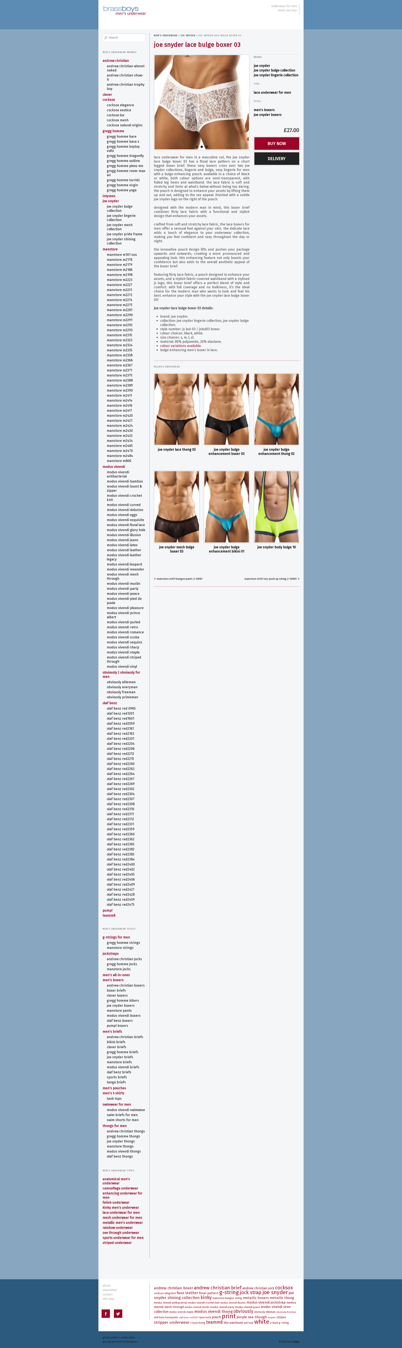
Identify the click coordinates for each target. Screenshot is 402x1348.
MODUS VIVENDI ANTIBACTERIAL (118, 474)
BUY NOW (277, 143)
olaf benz (110, 703)
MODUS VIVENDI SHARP (123, 647)
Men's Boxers (264, 110)
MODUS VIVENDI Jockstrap (266, 1302)
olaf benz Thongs (120, 1156)
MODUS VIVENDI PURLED (123, 622)
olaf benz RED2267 (120, 779)
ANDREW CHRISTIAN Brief (217, 1288)
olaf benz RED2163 (120, 734)
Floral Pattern (208, 1293)
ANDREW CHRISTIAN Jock (258, 1288)
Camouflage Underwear (120, 1188)
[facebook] (106, 1314)
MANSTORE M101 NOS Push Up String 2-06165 (271, 578)
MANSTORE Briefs (119, 1062)
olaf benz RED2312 (120, 819)
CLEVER (107, 95)
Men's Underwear (166, 35)
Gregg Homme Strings (123, 943)
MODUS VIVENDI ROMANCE (125, 632)
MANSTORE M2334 (120, 345)
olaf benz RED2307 (120, 799)
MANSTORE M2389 (120, 385)
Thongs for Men (115, 1126)
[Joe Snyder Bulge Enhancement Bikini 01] (226, 507)
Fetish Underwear (116, 1202)
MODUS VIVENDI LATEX (122, 545)
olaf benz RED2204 (121, 744)
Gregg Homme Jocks (122, 964)
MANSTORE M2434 (120, 441)
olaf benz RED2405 (121, 874)
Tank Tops (114, 1099)
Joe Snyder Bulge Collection (274, 70)
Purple (242, 1317)
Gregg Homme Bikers (123, 1001)
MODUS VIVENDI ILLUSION (124, 535)
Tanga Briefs (116, 1082)
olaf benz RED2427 (120, 889)
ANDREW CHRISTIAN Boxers (126, 985)
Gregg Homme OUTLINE (123, 161)
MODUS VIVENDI (114, 467)
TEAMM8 (109, 915)
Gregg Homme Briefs (122, 1052)
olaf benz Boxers (120, 1021)
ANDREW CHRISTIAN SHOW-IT (125, 77)
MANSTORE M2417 (119, 411)
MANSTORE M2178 (119, 260)
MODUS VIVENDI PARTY (122, 589)
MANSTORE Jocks (119, 969)
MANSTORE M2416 (119, 406)
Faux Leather (187, 1293)
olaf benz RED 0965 (121, 708)
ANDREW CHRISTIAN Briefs (125, 1037)
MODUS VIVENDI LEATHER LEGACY (124, 557)
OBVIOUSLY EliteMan (121, 682)
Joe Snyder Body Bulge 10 (276, 547)
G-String (229, 1292)
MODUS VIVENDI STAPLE (123, 652)
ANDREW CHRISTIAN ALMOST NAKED (125, 68)
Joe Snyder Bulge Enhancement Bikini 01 (226, 549)
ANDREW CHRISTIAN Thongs (126, 1131)
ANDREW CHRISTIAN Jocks (124, 959)
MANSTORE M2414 (119, 400)
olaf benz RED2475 (120, 905)
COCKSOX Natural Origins (125, 125)
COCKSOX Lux (115, 115)
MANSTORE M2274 (119, 300)
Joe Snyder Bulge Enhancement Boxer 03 (227, 452)
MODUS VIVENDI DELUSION (125, 510)
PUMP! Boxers (117, 1026)
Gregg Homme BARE (122, 136)
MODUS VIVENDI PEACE (123, 594)
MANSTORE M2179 (119, 265)
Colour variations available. (181, 346)
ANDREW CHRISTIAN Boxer (173, 1288)
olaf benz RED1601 (120, 719)
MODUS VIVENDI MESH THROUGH (123, 576)
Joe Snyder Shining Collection (121, 241)
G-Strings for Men (116, 937)
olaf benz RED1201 (120, 713)
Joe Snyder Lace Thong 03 (177, 449)
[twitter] (118, 1314)
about (106, 1285)
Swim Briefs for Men (122, 1115)
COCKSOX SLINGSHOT (165, 1293)
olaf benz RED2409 (121, 884)
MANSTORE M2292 (120, 325)
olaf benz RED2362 (120, 839)
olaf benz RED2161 (120, 729)
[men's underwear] (124, 6)
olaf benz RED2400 (121, 864)
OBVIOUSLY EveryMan (122, 687)
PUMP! (107, 910)
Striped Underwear (117, 1243)
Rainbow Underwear (118, 1228)
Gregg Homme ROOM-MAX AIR (126, 173)
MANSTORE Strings (120, 948)
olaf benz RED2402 (121, 869)
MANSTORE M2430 (120, 431)
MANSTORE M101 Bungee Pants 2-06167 (180, 578)
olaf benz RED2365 (120, 844)
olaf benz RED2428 (121, 895)
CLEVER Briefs (116, 1047)
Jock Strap (251, 1292)
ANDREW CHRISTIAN (116, 61)
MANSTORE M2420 (120, 416)
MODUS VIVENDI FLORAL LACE (126, 525)
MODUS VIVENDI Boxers (124, 1016)
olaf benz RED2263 (120, 769)
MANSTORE (110, 249)
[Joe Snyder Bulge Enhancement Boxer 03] (226, 409)
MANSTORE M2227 (119, 285)
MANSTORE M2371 (119, 370)
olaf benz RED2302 (120, 789)
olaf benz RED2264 (121, 774)
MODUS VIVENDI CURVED (124, 505)
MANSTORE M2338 (120, 355)
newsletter (110, 1290)
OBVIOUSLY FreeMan (121, 692)
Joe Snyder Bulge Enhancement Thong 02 (276, 452)
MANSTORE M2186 (120, 270)
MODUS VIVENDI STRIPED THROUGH (124, 659)
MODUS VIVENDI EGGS (122, 515)
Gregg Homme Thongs (123, 1136)
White (261, 1321)
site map (108, 1299)
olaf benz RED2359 (120, 829)
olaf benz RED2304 (121, 794)
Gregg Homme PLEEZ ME (125, 166)
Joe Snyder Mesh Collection (120, 227)
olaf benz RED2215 (120, 759)
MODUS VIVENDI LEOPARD (124, 564)
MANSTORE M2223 (119, 280)
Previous (150, 101)
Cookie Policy (127, 1337)
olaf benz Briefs (119, 1072)
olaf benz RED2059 (121, 724)
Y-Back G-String (279, 1322)
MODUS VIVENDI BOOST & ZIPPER (124, 488)
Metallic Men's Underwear (123, 1223)
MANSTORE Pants (119, 1011)
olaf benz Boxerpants (166, 1317)
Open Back (205, 1317)
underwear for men (284, 6)
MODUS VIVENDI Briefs (123, 1067)
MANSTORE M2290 (120, 315)
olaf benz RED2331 (120, 824)
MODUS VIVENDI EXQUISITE (125, 520)
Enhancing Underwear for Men (122, 1195)
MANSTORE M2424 (120, 426)
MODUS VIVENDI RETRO (122, 627)
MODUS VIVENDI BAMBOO (125, 481)
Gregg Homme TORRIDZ (123, 180)
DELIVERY (277, 158)
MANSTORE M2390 (120, 390)
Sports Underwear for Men (123, 1238)
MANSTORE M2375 (119, 375)
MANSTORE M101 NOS (122, 255)
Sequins (272, 1317)
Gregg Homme (113, 131)
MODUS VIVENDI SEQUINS (124, 642)
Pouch (216, 1317)
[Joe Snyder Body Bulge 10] (276, 507)
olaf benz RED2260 (121, 764)
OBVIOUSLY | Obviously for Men (121, 674)
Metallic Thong (282, 1298)
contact (107, 1294)
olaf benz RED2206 (121, 749)
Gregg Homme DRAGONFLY (125, 156)
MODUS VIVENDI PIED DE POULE (124, 601)
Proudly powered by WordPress (120, 1341)
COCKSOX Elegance (120, 105)
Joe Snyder (188, 35)
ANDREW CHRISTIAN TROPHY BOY (125, 87)
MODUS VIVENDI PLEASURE (125, 608)
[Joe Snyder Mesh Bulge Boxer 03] (177, 507)
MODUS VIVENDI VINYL (122, 667)
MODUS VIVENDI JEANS (122, 540)
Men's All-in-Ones (116, 975)
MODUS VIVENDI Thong (213, 1311)
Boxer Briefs (116, 990)
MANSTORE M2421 (119, 421)
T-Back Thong (198, 1322)
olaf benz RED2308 (121, 804)
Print (229, 1316)
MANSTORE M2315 (119, 335)
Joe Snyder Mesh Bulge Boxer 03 (176, 549)
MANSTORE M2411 (119, 395)
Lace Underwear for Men (272, 92)
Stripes (281, 1317)
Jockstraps (111, 954)
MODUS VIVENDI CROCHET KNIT (124, 498)
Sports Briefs (117, 1077)
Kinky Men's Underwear (121, 1208)
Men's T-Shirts (113, 1093)
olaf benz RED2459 (121, 900)
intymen (109, 196)
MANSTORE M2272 (119, 295)
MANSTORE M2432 (120, 436)
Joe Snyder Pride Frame (124, 234)
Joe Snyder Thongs (121, 1141)
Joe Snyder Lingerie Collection (276, 75)
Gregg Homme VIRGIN (122, 185)
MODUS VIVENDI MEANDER (125, 569)
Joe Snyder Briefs (120, 1057)
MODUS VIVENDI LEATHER (124, 550)
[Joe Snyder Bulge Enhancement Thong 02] (276, 409)
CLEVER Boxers (117, 995)
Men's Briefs (112, 1032)
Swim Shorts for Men (123, 1120)
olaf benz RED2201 (120, 739)
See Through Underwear (121, 1233)
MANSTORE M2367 (120, 365)
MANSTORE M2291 (119, 320)
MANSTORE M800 (119, 461)
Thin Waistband (233, 1323)
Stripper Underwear (172, 1322)
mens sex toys (287, 10)
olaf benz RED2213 (120, 754)
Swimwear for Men (117, 1104)
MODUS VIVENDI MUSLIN (123, 584)
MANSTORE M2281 (119, 310)
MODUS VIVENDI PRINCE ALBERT (123, 615)
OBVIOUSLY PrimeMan (122, 697)
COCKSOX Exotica (119, 110)
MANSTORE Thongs (120, 1146)
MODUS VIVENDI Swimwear (126, 1110)
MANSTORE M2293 (120, 330)
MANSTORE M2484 (120, 456)
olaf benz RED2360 (121, 834)
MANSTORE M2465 (120, 446)
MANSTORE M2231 (119, 290)
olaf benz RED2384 (121, 859)
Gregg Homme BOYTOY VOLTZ (123, 149)
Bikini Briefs (116, 1042)
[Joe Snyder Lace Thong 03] (177, 409)
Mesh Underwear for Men (122, 1218)
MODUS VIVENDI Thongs (124, 1151)
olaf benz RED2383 (120, 854)
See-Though (257, 1317)
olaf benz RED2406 (121, 879)
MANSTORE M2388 (120, 380)
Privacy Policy (110, 1337)
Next (253, 101)
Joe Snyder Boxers (268, 115)
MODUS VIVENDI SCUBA (123, 637)
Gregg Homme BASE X (123, 142)
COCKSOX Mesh (118, 120)
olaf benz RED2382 (120, 849)
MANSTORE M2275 (119, 305)
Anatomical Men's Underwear (116, 1181)
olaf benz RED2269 (121, 784)
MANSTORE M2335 (119, 350)
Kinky (206, 1297)
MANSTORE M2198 (120, 275)
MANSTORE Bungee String (227, 1298)
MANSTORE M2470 (120, 451)
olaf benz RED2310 (120, 809)
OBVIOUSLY (243, 1311)
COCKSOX (109, 100)
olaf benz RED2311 (120, 814)
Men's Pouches (114, 1088)
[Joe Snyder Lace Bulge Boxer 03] (202, 102)
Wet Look (248, 1322)
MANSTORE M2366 (120, 360)
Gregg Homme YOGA (122, 190)
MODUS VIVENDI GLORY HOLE (126, 530)
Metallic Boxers (256, 1298)
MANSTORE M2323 (119, 340)
